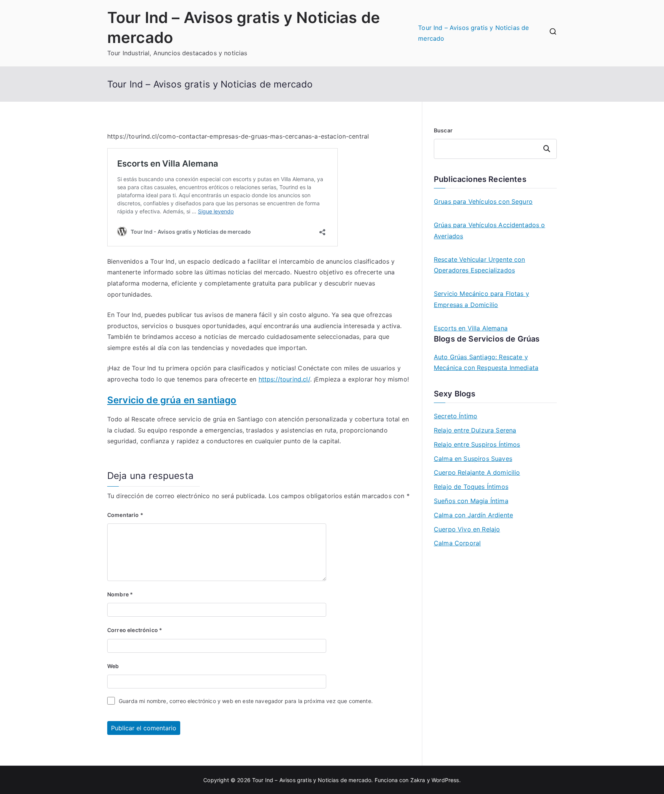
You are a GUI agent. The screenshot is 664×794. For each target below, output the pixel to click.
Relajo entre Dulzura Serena (475, 430)
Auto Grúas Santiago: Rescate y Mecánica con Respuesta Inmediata (486, 362)
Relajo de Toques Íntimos (471, 486)
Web (113, 666)
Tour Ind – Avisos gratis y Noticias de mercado (473, 33)
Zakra (417, 780)
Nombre (120, 594)
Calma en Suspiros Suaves (473, 458)
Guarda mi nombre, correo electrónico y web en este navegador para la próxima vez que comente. (246, 701)
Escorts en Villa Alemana (471, 328)
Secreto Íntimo (455, 416)
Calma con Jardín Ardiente (473, 515)
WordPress (445, 780)
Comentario (125, 515)
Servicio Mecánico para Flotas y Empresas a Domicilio (481, 299)
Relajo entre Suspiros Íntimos (477, 444)
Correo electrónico (134, 630)
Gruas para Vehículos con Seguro (483, 201)
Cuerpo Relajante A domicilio (477, 472)
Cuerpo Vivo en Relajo (467, 529)
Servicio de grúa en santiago (171, 400)
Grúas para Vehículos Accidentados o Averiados (489, 230)
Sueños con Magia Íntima (471, 501)
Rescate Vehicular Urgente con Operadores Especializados (479, 265)
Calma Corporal (457, 543)
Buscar (443, 130)
